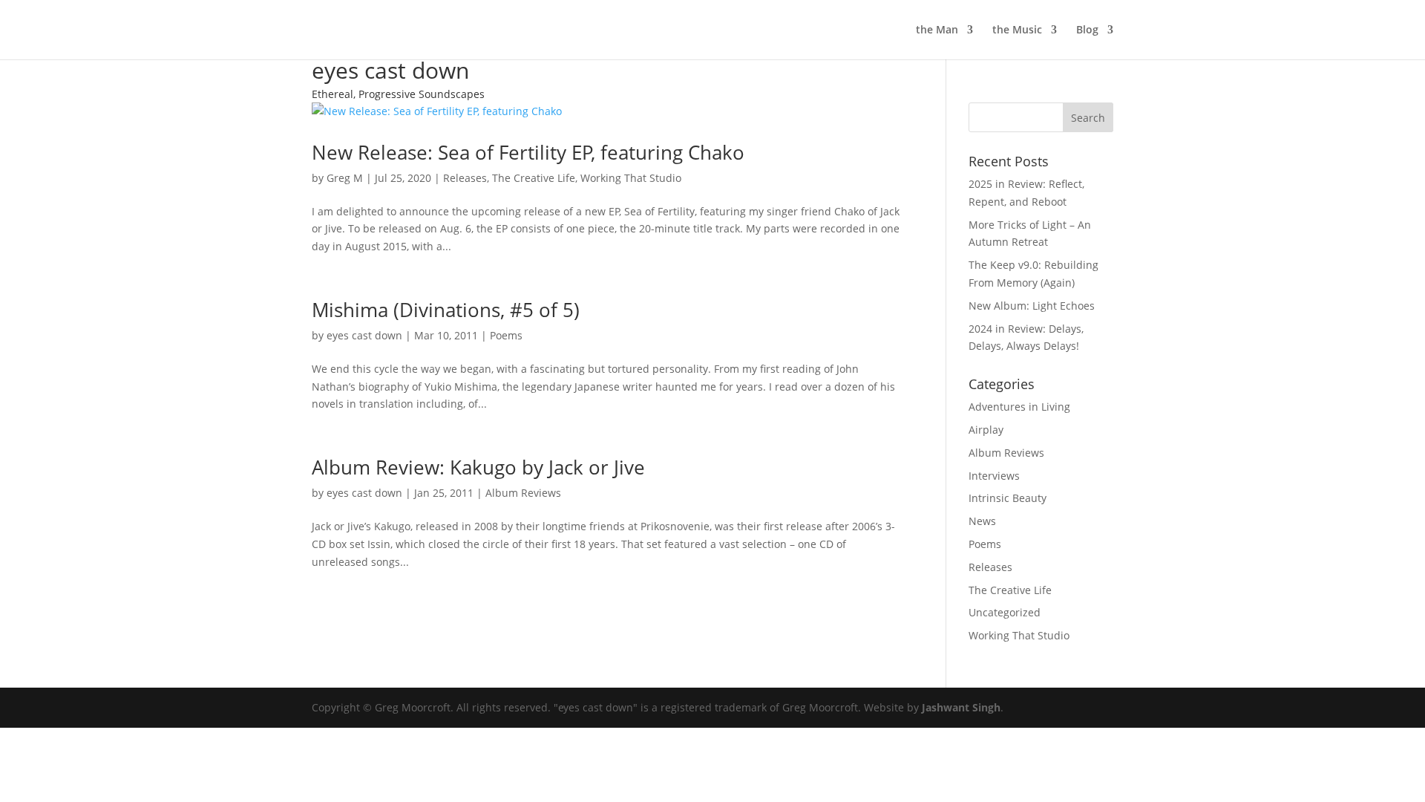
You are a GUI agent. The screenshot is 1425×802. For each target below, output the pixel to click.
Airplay (986, 430)
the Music (1017, 30)
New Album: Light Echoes (1032, 306)
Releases (465, 178)
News (982, 521)
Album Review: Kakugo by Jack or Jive (478, 467)
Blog (1087, 30)
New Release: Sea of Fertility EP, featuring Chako (528, 152)
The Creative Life (533, 178)
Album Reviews (523, 493)
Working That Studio (630, 178)
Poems (506, 335)
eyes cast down (364, 335)
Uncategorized (1005, 612)
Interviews (994, 476)
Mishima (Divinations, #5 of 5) (446, 309)
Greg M (345, 178)
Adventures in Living (1019, 407)
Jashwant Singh (961, 707)
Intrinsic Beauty (1007, 498)
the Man (937, 30)
